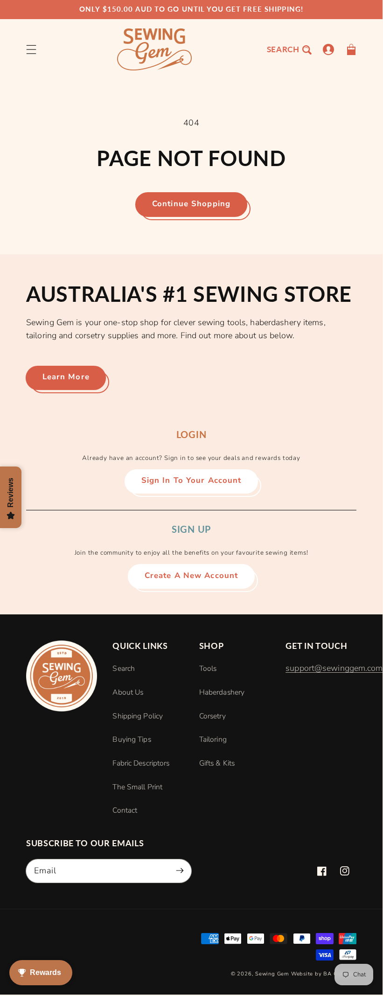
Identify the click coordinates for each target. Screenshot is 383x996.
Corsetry (212, 716)
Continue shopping (191, 203)
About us (127, 692)
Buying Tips (131, 739)
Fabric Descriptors (140, 763)
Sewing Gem (272, 973)
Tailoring (213, 739)
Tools (208, 668)
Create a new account (191, 575)
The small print (137, 787)
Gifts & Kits (217, 763)
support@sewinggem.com (334, 668)
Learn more (66, 376)
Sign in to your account (191, 480)
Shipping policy (137, 716)
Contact (124, 810)
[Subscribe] (179, 870)
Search (123, 668)
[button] (31, 49)
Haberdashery (221, 692)
